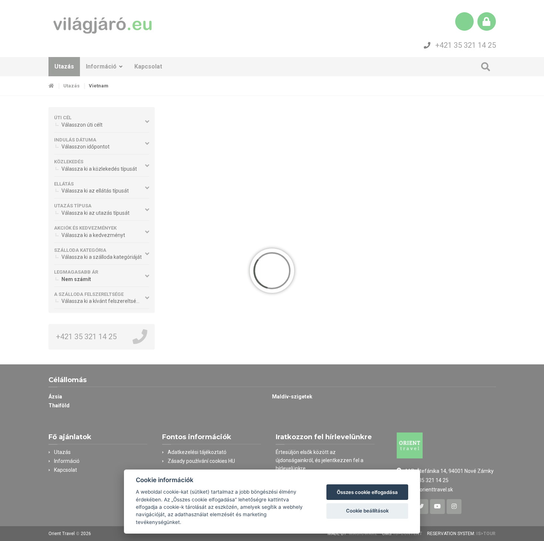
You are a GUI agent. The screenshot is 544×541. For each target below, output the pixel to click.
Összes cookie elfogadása (367, 492)
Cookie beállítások (367, 511)
